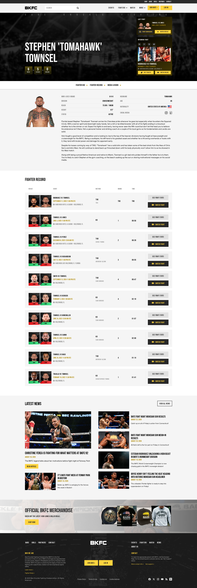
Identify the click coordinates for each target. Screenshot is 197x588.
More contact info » (137, 564)
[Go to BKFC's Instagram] (158, 579)
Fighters (143, 542)
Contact (52, 542)
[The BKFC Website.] (98, 543)
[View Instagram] (166, 112)
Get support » (149, 564)
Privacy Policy (81, 579)
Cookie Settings (114, 579)
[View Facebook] (170, 112)
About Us (134, 547)
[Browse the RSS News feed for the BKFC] (166, 579)
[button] (122, 8)
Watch (151, 542)
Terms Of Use (93, 579)
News (159, 542)
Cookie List (103, 579)
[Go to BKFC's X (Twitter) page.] (153, 579)
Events (134, 542)
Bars (27, 542)
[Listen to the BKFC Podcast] (170, 579)
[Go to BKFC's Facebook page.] (149, 579)
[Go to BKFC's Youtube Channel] (162, 579)
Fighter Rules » (29, 573)
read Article (31, 466)
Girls (34, 542)
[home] (31, 7)
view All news (164, 403)
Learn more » (29, 570)
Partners (42, 542)
